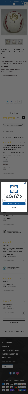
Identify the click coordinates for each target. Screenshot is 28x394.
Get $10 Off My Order (14, 204)
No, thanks (14, 207)
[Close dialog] (25, 183)
